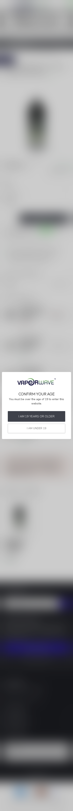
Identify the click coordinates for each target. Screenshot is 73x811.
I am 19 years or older (36, 416)
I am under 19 (36, 428)
